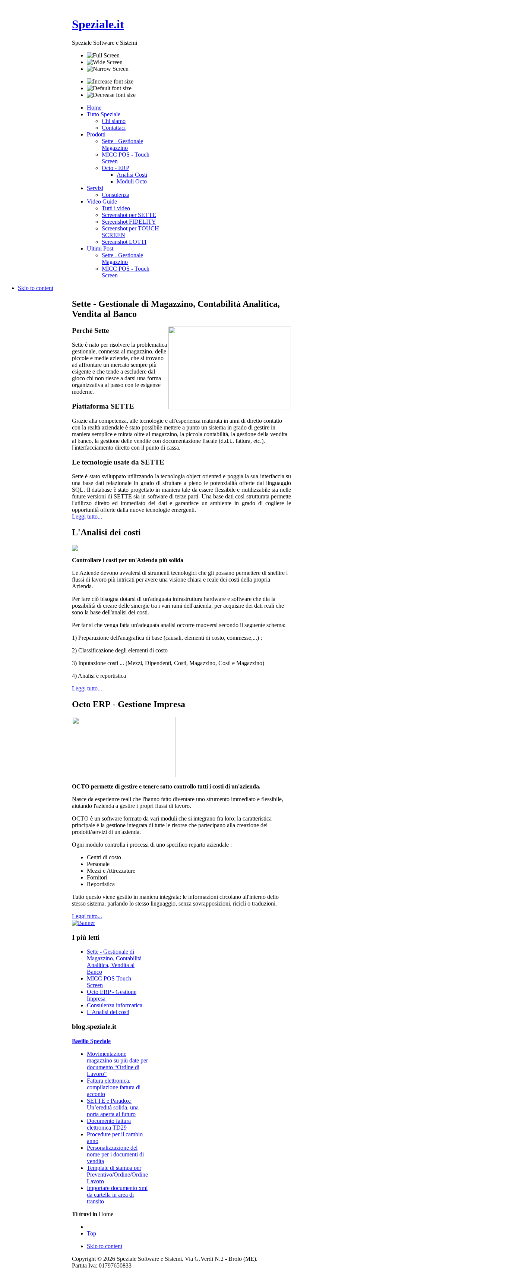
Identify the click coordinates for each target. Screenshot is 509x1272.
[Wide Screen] (105, 62)
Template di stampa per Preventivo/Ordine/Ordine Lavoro (117, 1174)
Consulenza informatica (114, 1005)
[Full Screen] (103, 55)
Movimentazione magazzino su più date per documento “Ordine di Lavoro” (117, 1064)
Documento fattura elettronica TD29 (109, 1124)
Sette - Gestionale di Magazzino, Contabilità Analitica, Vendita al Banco (114, 961)
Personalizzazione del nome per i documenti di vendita (115, 1154)
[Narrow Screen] (108, 69)
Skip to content (35, 288)
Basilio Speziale (91, 1041)
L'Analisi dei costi (108, 1012)
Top (91, 1233)
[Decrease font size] (111, 95)
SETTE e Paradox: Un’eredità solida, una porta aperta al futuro (113, 1107)
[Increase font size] (110, 81)
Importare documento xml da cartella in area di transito (117, 1195)
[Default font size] (109, 88)
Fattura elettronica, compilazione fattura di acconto (113, 1087)
